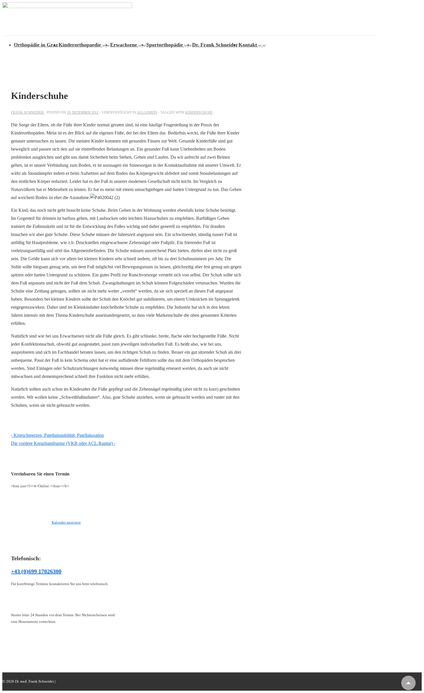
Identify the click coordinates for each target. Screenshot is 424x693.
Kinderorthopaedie (80, 45)
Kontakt (248, 45)
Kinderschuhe (199, 112)
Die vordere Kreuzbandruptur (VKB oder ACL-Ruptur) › (63, 443)
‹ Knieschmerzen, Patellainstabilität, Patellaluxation (57, 435)
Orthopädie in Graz (36, 45)
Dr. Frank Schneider (215, 45)
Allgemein (147, 112)
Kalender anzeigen (66, 522)
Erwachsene (123, 45)
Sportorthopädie (164, 45)
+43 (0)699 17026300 (36, 571)
